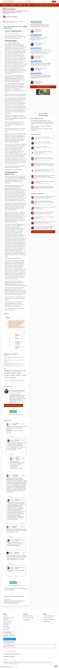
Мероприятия (47, 4)
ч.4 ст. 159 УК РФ (8, 118)
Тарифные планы (47, 621)
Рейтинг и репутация (47, 617)
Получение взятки (9, 364)
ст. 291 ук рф (6, 377)
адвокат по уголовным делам (17, 370)
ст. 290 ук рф (24, 375)
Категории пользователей (49, 615)
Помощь (45, 614)
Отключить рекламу (43, 115)
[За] (23, 434)
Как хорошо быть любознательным (38, 120)
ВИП (55, 4)
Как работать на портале (48, 619)
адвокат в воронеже (7, 370)
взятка (25, 370)
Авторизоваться (23, 588)
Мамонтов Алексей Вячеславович (17, 390)
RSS (5, 659)
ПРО (52, 4)
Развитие (25, 614)
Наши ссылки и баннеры (28, 617)
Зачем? (22, 414)
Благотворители (26, 619)
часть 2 (13, 33)
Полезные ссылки (7, 632)
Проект (4, 614)
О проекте (5, 615)
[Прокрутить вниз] (56, 666)
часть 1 (9, 33)
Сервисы (42, 4)
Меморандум (6, 626)
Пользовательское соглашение (7, 623)
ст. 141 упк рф (6, 375)
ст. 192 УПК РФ (15, 262)
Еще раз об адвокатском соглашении (39, 121)
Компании (20, 4)
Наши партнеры (6, 627)
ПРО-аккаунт (19, 322)
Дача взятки (8, 365)
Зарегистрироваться (10, 589)
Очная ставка (8, 360)
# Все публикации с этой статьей (17, 360)
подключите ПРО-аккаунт (14, 603)
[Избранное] (27, 25)
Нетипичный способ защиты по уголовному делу (41, 123)
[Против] (26, 434)
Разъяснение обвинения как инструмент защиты (41, 128)
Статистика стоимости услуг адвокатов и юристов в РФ (9, 635)
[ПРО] (7, 424)
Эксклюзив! (37, 4)
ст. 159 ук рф (12, 375)
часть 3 (17, 33)
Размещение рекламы (28, 615)
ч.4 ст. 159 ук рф (12, 377)
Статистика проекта (7, 621)
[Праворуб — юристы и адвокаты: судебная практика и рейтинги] (9, 1)
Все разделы (6, 629)
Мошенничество (8, 363)
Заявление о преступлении (10, 357)
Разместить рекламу (43, 113)
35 (18, 380)
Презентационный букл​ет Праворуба (8, 618)
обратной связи (8, 643)
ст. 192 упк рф (18, 375)
